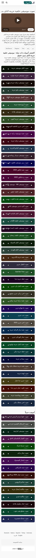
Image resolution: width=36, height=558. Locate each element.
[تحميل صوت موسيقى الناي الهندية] (3, 251)
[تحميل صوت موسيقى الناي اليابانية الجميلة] (3, 214)
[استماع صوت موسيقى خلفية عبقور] (31, 192)
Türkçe (23, 533)
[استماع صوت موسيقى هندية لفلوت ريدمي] (31, 200)
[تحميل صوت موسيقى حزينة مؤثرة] (3, 76)
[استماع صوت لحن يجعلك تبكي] (31, 403)
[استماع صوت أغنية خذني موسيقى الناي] (31, 207)
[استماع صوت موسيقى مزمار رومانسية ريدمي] (31, 156)
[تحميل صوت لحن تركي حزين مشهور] (3, 294)
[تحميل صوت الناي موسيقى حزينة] (3, 69)
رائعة (28, 48)
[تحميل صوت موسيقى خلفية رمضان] (3, 236)
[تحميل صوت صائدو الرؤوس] (3, 483)
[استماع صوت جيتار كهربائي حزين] (31, 338)
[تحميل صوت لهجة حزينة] (3, 374)
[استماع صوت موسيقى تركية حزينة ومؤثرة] (31, 83)
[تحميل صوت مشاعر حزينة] (3, 360)
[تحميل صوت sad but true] (3, 272)
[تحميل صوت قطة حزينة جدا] (3, 280)
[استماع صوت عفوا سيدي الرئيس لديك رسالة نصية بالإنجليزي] (31, 417)
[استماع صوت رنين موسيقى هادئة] (31, 112)
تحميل (31, 29)
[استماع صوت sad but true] (31, 272)
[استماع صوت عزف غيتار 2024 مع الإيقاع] (31, 475)
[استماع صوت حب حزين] (31, 316)
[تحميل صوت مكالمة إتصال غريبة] (3, 490)
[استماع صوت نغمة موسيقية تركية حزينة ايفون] (31, 134)
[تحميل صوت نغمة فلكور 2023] (3, 171)
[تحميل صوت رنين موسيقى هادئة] (3, 112)
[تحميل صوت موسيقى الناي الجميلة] (3, 243)
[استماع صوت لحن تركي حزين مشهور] (31, 294)
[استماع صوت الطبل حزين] (31, 265)
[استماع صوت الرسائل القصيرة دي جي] (31, 425)
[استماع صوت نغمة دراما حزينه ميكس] (31, 301)
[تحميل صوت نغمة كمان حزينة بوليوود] (3, 345)
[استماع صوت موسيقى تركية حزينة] (31, 142)
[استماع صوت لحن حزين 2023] (31, 323)
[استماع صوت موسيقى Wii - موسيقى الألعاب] (31, 185)
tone (23, 48)
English (20, 535)
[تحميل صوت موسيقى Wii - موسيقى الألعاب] (3, 185)
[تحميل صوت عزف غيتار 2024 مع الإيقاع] (3, 475)
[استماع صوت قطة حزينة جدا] (31, 280)
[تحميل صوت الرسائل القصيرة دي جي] (3, 425)
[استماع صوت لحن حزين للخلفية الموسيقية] (31, 127)
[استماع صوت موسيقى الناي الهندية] (31, 251)
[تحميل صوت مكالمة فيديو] (3, 497)
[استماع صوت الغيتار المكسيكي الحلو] (31, 439)
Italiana (13, 533)
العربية (15, 535)
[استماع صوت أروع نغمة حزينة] (31, 105)
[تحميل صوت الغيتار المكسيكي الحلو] (3, 439)
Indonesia (29, 533)
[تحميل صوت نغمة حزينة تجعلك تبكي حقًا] (3, 367)
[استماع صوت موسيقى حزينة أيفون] (31, 120)
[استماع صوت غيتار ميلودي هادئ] (31, 504)
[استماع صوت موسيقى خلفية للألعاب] (31, 221)
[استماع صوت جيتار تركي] (31, 454)
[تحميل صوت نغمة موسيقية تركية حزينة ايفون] (3, 134)
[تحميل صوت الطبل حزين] (3, 265)
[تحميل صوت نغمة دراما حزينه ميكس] (3, 301)
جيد (33, 48)
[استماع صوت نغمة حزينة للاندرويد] (31, 258)
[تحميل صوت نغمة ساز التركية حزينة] (3, 331)
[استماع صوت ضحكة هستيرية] (31, 519)
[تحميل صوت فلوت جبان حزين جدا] (3, 389)
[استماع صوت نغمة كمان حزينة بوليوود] (31, 345)
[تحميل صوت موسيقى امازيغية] (3, 432)
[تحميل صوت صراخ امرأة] (3, 446)
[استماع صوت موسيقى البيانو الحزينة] (31, 149)
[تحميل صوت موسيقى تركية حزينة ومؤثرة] (3, 83)
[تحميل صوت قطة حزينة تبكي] (3, 352)
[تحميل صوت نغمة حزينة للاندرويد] (3, 258)
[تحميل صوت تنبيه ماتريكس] (3, 468)
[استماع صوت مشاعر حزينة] (31, 360)
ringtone (17, 48)
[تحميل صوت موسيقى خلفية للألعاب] (3, 221)
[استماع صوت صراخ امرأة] (31, 446)
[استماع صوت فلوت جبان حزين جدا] (31, 389)
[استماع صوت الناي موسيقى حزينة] (31, 69)
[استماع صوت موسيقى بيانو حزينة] (31, 91)
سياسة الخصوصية (17, 542)
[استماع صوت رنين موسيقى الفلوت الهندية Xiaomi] (31, 163)
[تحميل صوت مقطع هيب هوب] (3, 512)
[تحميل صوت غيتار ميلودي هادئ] (3, 504)
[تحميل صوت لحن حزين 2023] (3, 323)
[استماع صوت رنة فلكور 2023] (31, 178)
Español (18, 533)
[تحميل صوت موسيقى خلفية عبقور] (3, 192)
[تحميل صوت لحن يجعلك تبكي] (3, 403)
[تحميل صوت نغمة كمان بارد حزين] (3, 287)
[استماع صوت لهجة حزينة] (31, 374)
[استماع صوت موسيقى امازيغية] (31, 432)
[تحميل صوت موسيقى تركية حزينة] (3, 142)
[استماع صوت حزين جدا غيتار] (31, 381)
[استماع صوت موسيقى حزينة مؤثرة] (31, 76)
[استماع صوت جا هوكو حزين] (31, 309)
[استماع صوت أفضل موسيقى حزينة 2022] (31, 98)
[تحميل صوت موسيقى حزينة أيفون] (3, 120)
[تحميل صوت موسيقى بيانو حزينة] (3, 91)
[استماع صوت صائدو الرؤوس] (31, 483)
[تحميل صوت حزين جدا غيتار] (3, 381)
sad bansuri (9, 48)
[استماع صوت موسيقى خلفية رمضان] (31, 236)
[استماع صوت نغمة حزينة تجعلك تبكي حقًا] (31, 367)
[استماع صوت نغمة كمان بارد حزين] (31, 287)
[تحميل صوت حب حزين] (3, 316)
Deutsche (6, 533)
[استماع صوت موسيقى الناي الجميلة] (31, 243)
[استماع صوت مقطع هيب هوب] (31, 512)
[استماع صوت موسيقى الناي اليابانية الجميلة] (31, 214)
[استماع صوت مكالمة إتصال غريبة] (31, 490)
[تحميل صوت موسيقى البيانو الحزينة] (3, 149)
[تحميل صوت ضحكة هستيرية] (3, 519)
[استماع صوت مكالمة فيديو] (31, 497)
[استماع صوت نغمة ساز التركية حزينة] (31, 331)
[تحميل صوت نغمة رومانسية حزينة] (3, 396)
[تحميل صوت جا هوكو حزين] (3, 309)
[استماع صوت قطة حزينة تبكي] (31, 352)
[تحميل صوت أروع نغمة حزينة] (3, 105)
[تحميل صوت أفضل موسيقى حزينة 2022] (3, 98)
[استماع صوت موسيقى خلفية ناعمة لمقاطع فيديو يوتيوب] (31, 229)
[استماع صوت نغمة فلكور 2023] (31, 171)
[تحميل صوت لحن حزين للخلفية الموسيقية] (3, 127)
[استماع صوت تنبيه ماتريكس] (31, 468)
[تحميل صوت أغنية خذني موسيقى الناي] (3, 207)
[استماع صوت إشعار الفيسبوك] (31, 461)
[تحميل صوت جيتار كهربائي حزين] (3, 338)
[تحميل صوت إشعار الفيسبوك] (3, 461)
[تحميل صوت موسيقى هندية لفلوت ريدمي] (3, 200)
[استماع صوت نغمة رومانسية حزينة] (31, 396)
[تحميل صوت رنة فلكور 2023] (3, 178)
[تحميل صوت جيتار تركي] (3, 454)
